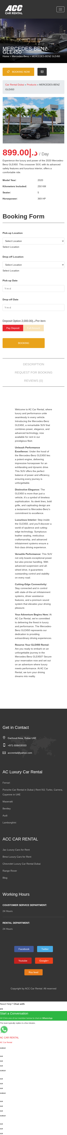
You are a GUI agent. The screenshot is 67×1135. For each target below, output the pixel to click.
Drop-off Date (10, 299)
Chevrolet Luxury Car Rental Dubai (22, 863)
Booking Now (21, 71)
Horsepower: (10, 198)
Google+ (44, 960)
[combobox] (11, 246)
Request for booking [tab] (33, 372)
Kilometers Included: (15, 186)
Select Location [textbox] (11, 246)
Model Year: (9, 180)
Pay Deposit (12, 328)
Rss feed (33, 972)
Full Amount (33, 328)
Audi (5, 815)
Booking (23, 343)
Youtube (22, 960)
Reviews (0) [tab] (33, 380)
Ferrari (6, 782)
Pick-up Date (10, 280)
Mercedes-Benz (20, 56)
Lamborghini (9, 822)
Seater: (7, 192)
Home (6, 56)
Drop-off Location (13, 256)
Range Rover (10, 870)
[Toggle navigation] (60, 9)
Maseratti (8, 801)
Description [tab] (33, 364)
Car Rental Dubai (14, 84)
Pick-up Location (13, 233)
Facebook (24, 949)
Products (31, 84)
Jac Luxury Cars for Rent (16, 849)
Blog (5, 877)
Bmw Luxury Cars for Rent (17, 856)
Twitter (45, 949)
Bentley (7, 808)
